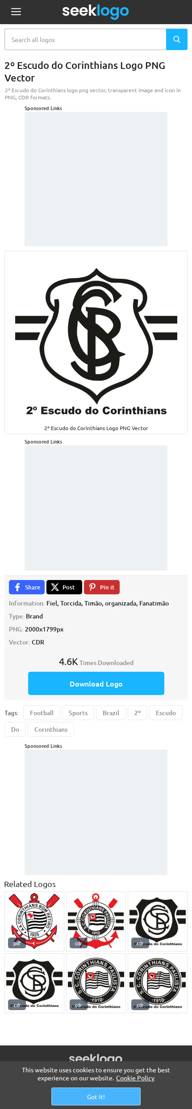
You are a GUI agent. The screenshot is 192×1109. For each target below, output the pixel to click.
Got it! (96, 1096)
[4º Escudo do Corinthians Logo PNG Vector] (34, 983)
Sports (78, 712)
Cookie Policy (135, 1078)
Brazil (111, 712)
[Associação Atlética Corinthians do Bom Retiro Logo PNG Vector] (34, 921)
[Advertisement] (96, 168)
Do (15, 729)
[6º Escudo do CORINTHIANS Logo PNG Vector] (96, 921)
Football (42, 712)
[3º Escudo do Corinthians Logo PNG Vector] (158, 921)
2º (137, 712)
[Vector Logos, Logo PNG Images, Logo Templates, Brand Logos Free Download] (96, 12)
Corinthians (50, 729)
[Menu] (16, 12)
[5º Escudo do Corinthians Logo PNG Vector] (96, 983)
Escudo (166, 712)
